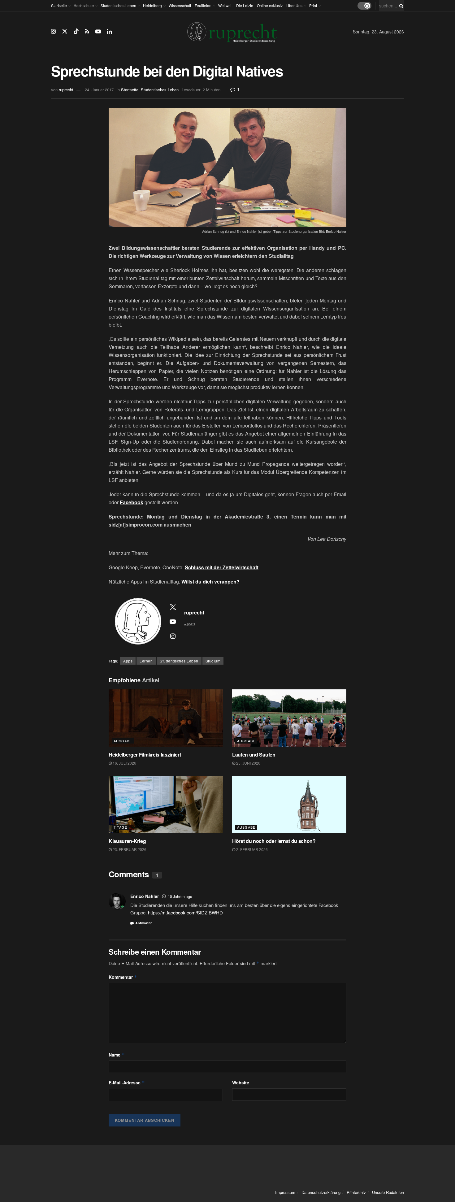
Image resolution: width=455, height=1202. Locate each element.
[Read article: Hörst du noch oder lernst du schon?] (289, 804)
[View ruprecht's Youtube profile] (172, 621)
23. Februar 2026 (129, 849)
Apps (127, 660)
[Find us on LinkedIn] (109, 31)
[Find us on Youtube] (98, 31)
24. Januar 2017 (99, 90)
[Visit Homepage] (232, 31)
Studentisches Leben (118, 5)
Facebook (131, 502)
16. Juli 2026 (124, 763)
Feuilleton (203, 5)
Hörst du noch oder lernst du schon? (274, 840)
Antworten (144, 923)
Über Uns (294, 5)
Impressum (285, 1192)
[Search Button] (400, 5)
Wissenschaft (180, 5)
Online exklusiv (270, 5)
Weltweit (225, 5)
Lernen (146, 660)
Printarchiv (356, 1192)
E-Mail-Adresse (127, 1082)
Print (313, 5)
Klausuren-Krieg (127, 840)
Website (240, 1082)
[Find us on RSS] (87, 31)
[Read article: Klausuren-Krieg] (166, 804)
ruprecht (66, 90)
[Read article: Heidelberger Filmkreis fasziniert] (166, 718)
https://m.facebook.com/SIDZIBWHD (185, 912)
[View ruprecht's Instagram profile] (172, 636)
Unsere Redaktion (388, 1192)
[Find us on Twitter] (64, 31)
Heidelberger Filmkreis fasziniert (145, 754)
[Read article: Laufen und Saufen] (289, 718)
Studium (213, 660)
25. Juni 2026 (247, 763)
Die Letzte (244, 5)
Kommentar (123, 977)
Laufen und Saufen (253, 754)
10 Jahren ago (180, 896)
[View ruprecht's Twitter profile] (172, 606)
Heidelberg (152, 5)
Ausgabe (123, 740)
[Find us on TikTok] (76, 31)
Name (117, 1055)
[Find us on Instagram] (53, 31)
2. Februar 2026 (251, 849)
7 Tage (120, 827)
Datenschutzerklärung (320, 1192)
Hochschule (84, 5)
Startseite (59, 5)
